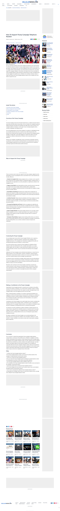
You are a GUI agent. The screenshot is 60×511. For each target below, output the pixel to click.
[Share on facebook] (31, 39)
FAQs (8, 114)
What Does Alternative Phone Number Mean (49, 66)
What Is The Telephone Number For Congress (18, 465)
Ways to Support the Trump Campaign (13, 108)
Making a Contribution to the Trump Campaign (15, 111)
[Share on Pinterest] (34, 39)
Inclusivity (28, 502)
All (26, 5)
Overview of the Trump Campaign (13, 107)
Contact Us (28, 503)
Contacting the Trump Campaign (12, 110)
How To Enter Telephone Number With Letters (26, 465)
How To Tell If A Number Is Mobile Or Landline (50, 88)
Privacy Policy (45, 502)
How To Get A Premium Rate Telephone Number (18, 452)
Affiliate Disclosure (22, 503)
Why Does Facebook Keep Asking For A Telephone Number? (10, 465)
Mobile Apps (45, 114)
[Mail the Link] (39, 39)
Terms (16, 503)
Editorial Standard (22, 502)
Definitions (22, 5)
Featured (16, 5)
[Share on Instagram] (10, 426)
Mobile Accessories (46, 112)
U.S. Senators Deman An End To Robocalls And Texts (50, 43)
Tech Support (9, 5)
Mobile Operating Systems (47, 120)
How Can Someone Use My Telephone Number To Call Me (9, 452)
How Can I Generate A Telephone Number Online (27, 452)
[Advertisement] (30, 508)
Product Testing (34, 502)
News (3, 5)
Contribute (39, 502)
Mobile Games (45, 116)
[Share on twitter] (32, 39)
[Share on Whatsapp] (35, 39)
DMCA (32, 503)
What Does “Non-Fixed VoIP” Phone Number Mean (49, 60)
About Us (17, 502)
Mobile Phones (45, 118)
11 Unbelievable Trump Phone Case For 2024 (9, 439)
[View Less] (13, 426)
